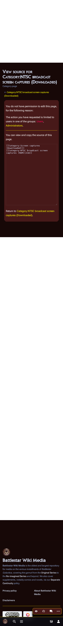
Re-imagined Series (16, 576)
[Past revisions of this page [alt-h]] (43, 611)
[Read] (36, 611)
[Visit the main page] (5, 621)
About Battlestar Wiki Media (45, 592)
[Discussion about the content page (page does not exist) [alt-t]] (51, 611)
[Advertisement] (31, 31)
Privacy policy (10, 590)
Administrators (14, 125)
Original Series (48, 572)
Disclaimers (9, 600)
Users (40, 121)
